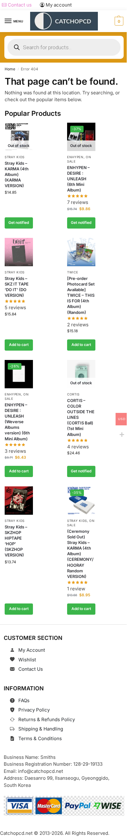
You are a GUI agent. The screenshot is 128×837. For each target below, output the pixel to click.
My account (58, 5)
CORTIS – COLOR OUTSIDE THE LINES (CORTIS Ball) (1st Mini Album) (80, 417)
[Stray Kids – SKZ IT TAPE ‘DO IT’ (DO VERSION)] (19, 252)
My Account (31, 650)
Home (10, 69)
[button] (118, 21)
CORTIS (73, 394)
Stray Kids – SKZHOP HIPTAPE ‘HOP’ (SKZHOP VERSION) (16, 541)
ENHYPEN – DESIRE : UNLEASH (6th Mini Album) (78, 179)
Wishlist (27, 660)
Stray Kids (15, 157)
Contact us (19, 5)
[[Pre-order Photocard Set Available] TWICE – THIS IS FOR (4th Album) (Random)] (81, 252)
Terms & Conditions (40, 738)
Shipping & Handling (40, 729)
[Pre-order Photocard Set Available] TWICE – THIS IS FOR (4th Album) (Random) (81, 295)
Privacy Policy (34, 710)
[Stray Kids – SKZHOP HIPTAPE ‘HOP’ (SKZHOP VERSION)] (19, 500)
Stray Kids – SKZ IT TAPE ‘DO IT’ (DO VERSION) (17, 287)
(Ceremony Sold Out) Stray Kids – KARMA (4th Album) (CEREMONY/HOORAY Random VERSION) (80, 554)
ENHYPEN (75, 157)
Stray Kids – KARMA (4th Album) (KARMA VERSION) (17, 174)
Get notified (18, 222)
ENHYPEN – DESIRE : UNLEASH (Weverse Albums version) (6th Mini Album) (17, 421)
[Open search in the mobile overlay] (64, 47)
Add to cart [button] (19, 344)
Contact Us (30, 669)
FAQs (24, 700)
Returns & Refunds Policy (46, 719)
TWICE (72, 272)
